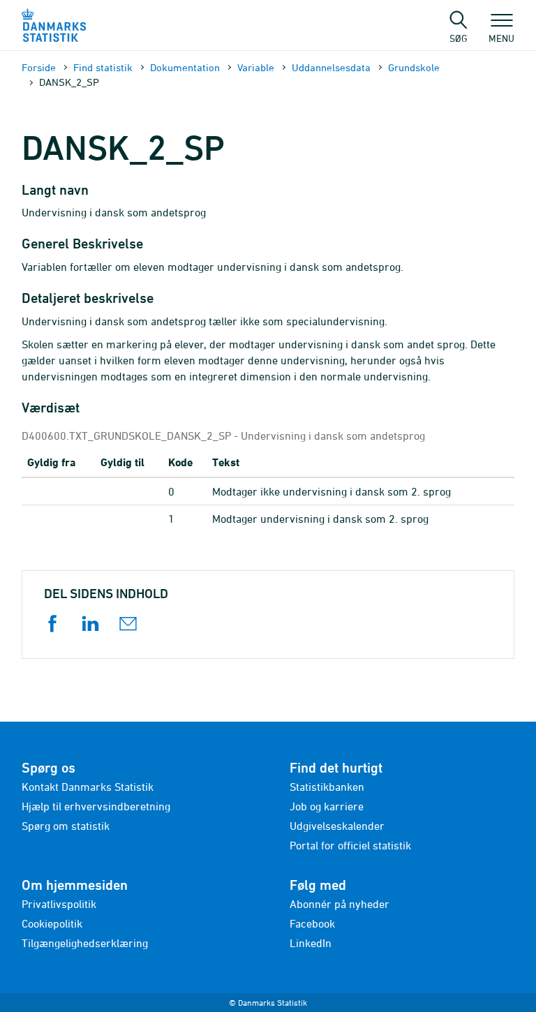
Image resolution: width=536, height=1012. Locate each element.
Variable (255, 67)
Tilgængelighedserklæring (85, 943)
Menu (501, 37)
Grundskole (414, 67)
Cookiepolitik (52, 923)
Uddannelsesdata (331, 67)
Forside (39, 67)
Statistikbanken (327, 786)
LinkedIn (311, 943)
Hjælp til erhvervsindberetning (96, 806)
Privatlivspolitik (59, 904)
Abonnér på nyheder (339, 904)
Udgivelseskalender (337, 825)
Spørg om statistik (66, 825)
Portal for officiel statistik (350, 845)
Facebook (312, 923)
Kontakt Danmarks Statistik (88, 786)
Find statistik (103, 67)
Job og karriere (327, 806)
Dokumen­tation (185, 67)
